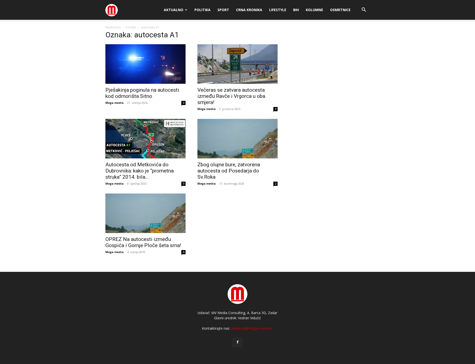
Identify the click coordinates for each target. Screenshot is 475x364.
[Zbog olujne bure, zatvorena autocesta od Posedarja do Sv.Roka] (237, 138)
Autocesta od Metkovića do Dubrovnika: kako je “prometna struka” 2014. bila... (139, 171)
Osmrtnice (340, 9)
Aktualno (173, 9)
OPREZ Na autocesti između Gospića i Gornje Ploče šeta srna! (143, 242)
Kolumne (314, 9)
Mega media (114, 103)
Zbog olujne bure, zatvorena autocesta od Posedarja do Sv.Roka (228, 171)
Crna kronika (249, 9)
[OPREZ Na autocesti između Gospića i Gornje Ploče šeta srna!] (145, 213)
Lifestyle (277, 9)
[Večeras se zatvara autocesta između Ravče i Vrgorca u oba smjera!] (237, 64)
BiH (296, 9)
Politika (202, 9)
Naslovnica (113, 27)
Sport (223, 9)
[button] (364, 10)
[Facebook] (237, 342)
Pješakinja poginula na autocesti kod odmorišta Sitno (142, 93)
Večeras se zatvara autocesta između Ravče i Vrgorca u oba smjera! (231, 96)
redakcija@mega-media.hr (252, 328)
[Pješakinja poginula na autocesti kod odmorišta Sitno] (145, 64)
